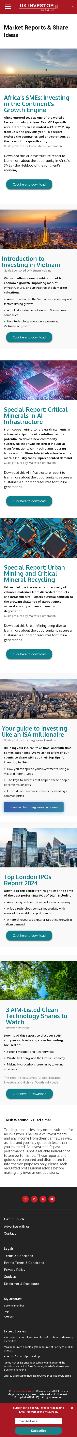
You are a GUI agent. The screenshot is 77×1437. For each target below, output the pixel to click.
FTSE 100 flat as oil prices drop (22, 1356)
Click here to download (29, 184)
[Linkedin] (34, 1199)
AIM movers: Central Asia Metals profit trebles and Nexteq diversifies (38, 1339)
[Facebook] (25, 1199)
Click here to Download (29, 1094)
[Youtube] (51, 1199)
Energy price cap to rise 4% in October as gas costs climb (37, 1375)
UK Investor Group (23, 1391)
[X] (42, 1199)
